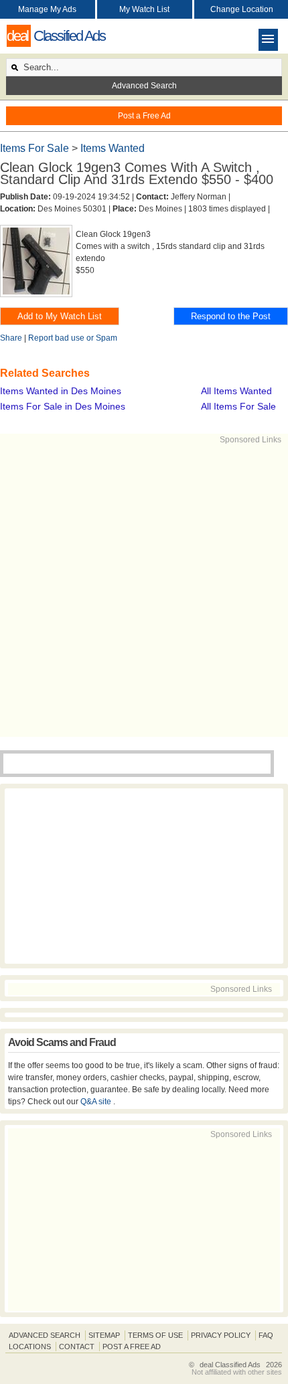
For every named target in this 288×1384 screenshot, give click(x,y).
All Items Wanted (236, 390)
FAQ (266, 1335)
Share (11, 338)
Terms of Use (155, 1335)
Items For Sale (36, 148)
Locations (30, 1347)
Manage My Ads (47, 9)
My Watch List (144, 9)
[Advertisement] (144, 589)
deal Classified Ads (230, 1365)
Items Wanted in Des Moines (60, 390)
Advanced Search (144, 85)
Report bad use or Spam (72, 338)
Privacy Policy (220, 1335)
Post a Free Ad (144, 115)
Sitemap (104, 1335)
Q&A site (96, 1101)
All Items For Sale (238, 406)
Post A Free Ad (131, 1347)
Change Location (241, 9)
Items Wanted (112, 148)
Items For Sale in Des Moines (62, 406)
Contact (76, 1347)
